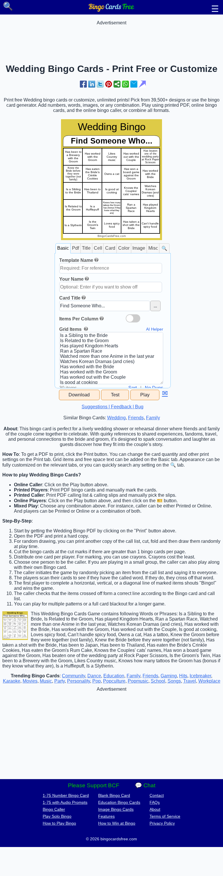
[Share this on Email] (133, 84)
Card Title (69, 297)
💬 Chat (145, 785)
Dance (94, 675)
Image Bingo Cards (116, 809)
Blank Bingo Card (114, 795)
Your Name (71, 279)
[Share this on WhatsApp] (125, 84)
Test (115, 394)
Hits (183, 675)
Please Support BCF (93, 785)
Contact (157, 795)
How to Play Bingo (59, 823)
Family (153, 417)
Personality (78, 681)
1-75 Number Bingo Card (66, 795)
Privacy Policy (162, 823)
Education (113, 675)
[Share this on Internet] (142, 84)
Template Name (76, 260)
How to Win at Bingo (116, 823)
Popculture (114, 681)
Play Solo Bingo (57, 816)
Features (106, 816)
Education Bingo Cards (119, 802)
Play (145, 394)
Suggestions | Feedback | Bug (112, 406)
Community (73, 675)
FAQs (155, 802)
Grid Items (71, 329)
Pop (96, 681)
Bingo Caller (54, 809)
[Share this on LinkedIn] (91, 84)
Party (59, 681)
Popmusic (138, 681)
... (155, 305)
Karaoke (11, 681)
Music (46, 681)
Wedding (116, 417)
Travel (189, 681)
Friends (136, 417)
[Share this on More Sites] (117, 84)
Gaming (169, 675)
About (155, 809)
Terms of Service (165, 816)
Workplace (209, 681)
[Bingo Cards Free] (111, 10)
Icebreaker (200, 675)
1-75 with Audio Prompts (65, 802)
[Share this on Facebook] (83, 84)
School (158, 681)
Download (79, 394)
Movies (30, 681)
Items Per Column (78, 318)
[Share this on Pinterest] (108, 84)
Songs (174, 681)
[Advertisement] (111, 39)
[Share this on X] (100, 84)
